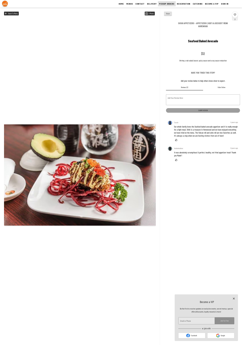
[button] (11, 13)
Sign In (225, 4)
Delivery (152, 4)
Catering (198, 4)
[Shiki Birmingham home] (13, 4)
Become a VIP (212, 4)
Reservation (183, 4)
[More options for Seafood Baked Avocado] (235, 15)
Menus (129, 4)
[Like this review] (177, 140)
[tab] (184, 87)
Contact (140, 4)
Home (121, 4)
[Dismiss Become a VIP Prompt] (234, 299)
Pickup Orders (166, 4)
